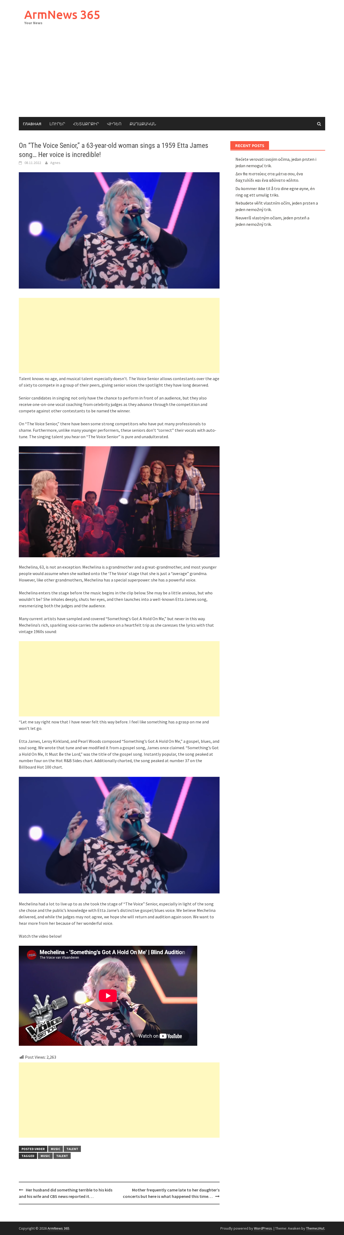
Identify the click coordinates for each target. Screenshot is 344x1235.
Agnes (55, 162)
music (55, 1149)
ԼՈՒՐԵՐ (57, 123)
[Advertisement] (172, 76)
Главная (32, 123)
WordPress (263, 1228)
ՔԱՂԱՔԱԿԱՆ (143, 123)
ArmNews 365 (62, 14)
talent (72, 1149)
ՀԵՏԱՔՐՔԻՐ (86, 123)
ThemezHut (315, 1228)
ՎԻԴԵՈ (114, 123)
